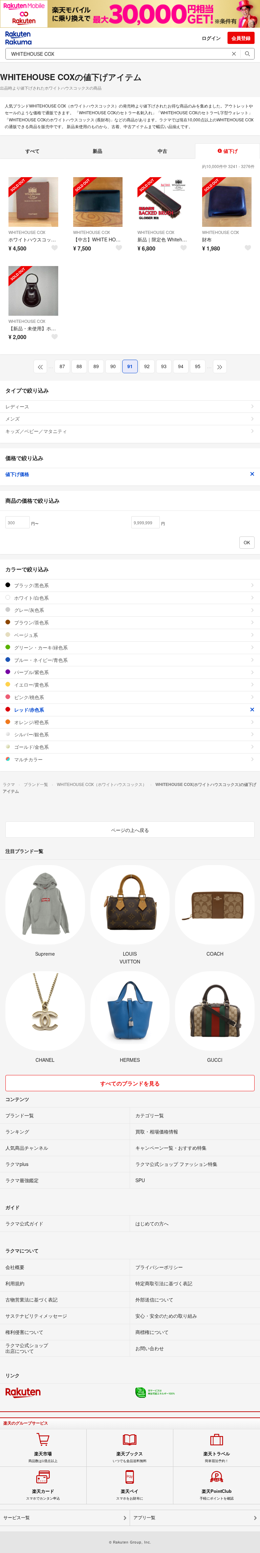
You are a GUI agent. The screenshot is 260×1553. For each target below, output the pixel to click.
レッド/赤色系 (28, 709)
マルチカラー (28, 759)
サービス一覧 (16, 1517)
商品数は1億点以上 (43, 1457)
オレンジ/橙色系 (31, 722)
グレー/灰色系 (28, 609)
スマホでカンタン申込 (43, 1494)
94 (180, 366)
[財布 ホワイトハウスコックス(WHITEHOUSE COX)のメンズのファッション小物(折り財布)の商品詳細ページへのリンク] (227, 202)
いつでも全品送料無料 (130, 1457)
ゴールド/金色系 (31, 746)
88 (79, 366)
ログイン (211, 37)
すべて (32, 150)
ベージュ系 (25, 634)
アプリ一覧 (144, 1517)
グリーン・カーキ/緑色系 (40, 647)
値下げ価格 (17, 474)
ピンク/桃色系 (28, 697)
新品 (97, 150)
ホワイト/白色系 (31, 597)
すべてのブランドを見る (130, 1083)
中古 (162, 150)
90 (113, 366)
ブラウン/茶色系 (31, 622)
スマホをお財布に (129, 1494)
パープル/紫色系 (31, 672)
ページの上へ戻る (130, 830)
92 (147, 366)
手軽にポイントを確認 (217, 1494)
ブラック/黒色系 (31, 585)
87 (62, 366)
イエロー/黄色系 (31, 684)
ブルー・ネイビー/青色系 (40, 659)
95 (197, 366)
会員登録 (241, 37)
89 (96, 366)
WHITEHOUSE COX (26, 232)
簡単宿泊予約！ (216, 1457)
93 (164, 366)
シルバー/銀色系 (31, 734)
